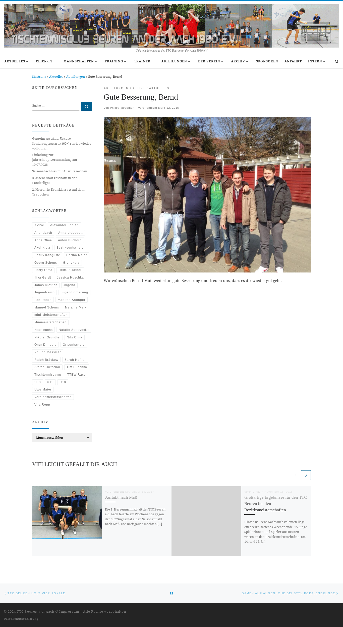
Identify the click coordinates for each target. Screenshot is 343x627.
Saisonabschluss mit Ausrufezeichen (59, 171)
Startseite (39, 76)
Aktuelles (56, 76)
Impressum (69, 611)
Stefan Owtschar (47, 367)
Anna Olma (43, 240)
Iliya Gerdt (42, 277)
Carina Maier (76, 255)
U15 (50, 382)
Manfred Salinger (71, 300)
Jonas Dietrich (46, 285)
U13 (37, 382)
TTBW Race (76, 374)
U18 (63, 382)
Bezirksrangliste (47, 255)
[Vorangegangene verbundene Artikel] (295, 475)
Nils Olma (74, 337)
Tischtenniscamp (47, 374)
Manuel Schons (46, 307)
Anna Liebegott (70, 232)
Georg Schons (45, 262)
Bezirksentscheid (70, 247)
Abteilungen (75, 76)
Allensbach (43, 232)
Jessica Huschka (70, 277)
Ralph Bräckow (46, 360)
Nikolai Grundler (47, 337)
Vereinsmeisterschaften (53, 397)
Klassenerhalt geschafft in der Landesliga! (54, 180)
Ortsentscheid (74, 344)
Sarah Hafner (75, 360)
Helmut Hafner (70, 270)
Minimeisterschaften (50, 322)
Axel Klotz (42, 247)
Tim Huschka (77, 367)
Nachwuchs (43, 330)
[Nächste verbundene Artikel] (306, 475)
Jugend (69, 285)
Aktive (39, 225)
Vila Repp (42, 404)
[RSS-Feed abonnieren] (330, 612)
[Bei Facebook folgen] (337, 612)
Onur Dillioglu (45, 344)
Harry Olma (43, 270)
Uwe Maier (42, 389)
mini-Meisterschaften (51, 315)
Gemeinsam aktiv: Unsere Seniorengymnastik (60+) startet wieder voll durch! (61, 143)
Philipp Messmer (122, 107)
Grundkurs (71, 262)
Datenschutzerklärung (21, 618)
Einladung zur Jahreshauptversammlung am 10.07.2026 (54, 160)
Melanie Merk (76, 307)
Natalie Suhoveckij (74, 330)
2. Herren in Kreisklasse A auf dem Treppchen (58, 192)
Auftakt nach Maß (121, 497)
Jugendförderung (74, 292)
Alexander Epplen (64, 225)
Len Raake (43, 300)
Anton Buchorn (70, 240)
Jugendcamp (44, 292)
